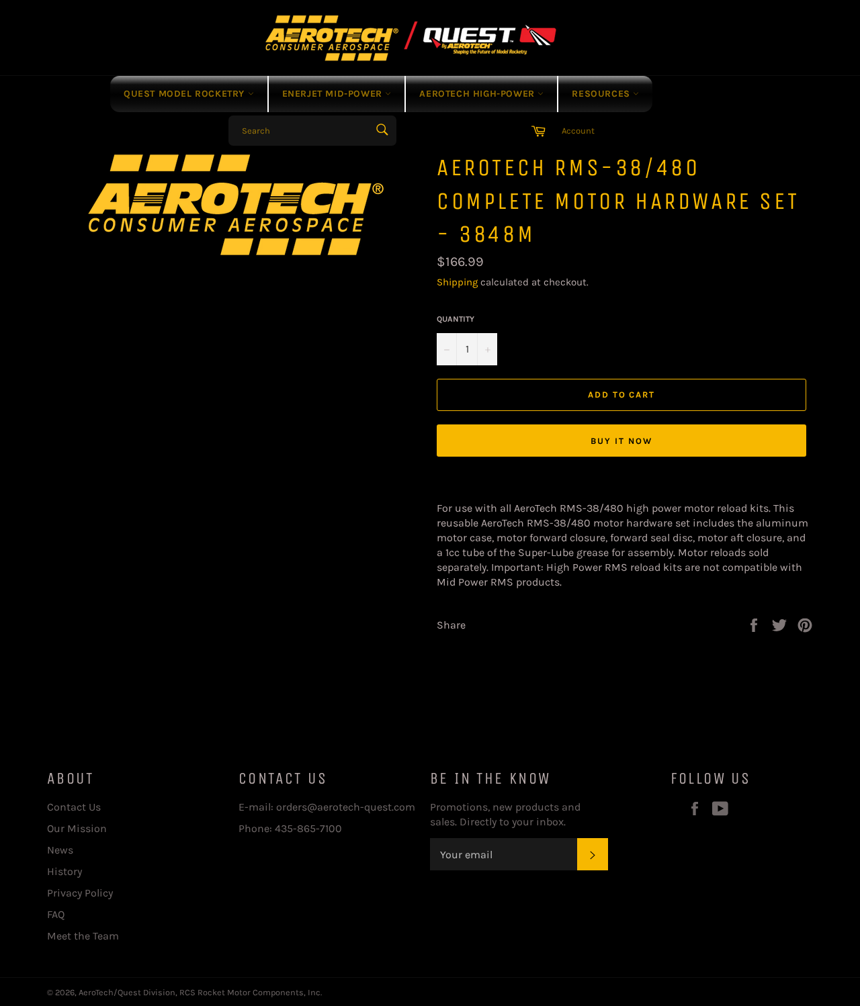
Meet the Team (83, 935)
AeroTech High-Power (478, 93)
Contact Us (74, 807)
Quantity (455, 319)
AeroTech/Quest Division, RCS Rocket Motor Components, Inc (199, 992)
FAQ (55, 914)
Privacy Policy (80, 892)
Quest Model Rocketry (186, 93)
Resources (602, 93)
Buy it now (621, 441)
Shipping (457, 282)
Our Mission (77, 828)
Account (578, 131)
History (64, 871)
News (60, 849)
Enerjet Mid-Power (334, 93)
